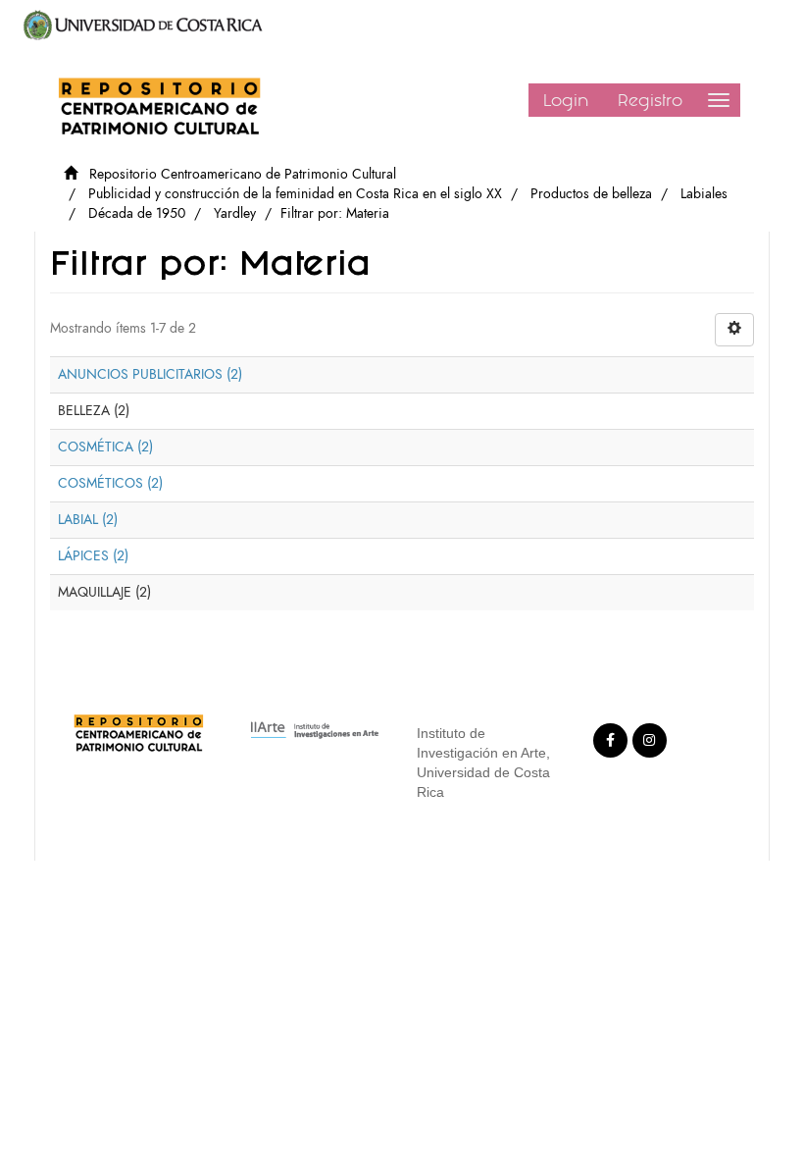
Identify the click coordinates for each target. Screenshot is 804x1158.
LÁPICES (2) (93, 556)
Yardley (235, 213)
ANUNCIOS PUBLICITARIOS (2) (150, 374)
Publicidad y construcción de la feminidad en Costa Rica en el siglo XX (295, 193)
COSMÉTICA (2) (105, 447)
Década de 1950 (136, 213)
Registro (650, 100)
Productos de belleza (591, 193)
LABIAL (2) (88, 519)
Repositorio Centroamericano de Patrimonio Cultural (242, 174)
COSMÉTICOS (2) (110, 483)
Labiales (704, 193)
